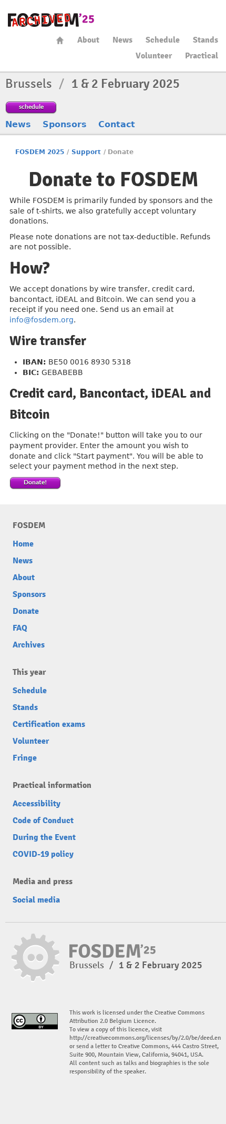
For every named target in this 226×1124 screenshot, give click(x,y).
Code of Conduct (43, 820)
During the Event (44, 837)
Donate (26, 611)
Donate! (35, 482)
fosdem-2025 (51, 20)
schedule (31, 106)
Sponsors (65, 124)
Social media (36, 900)
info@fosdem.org (41, 320)
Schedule (163, 40)
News (122, 40)
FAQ (20, 628)
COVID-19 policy (43, 854)
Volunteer (154, 55)
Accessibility (36, 803)
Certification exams (49, 724)
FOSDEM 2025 (39, 152)
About (88, 40)
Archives (29, 645)
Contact (116, 124)
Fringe (25, 758)
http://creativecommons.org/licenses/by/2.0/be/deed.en (145, 1038)
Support (86, 152)
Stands (205, 40)
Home (60, 40)
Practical (201, 55)
